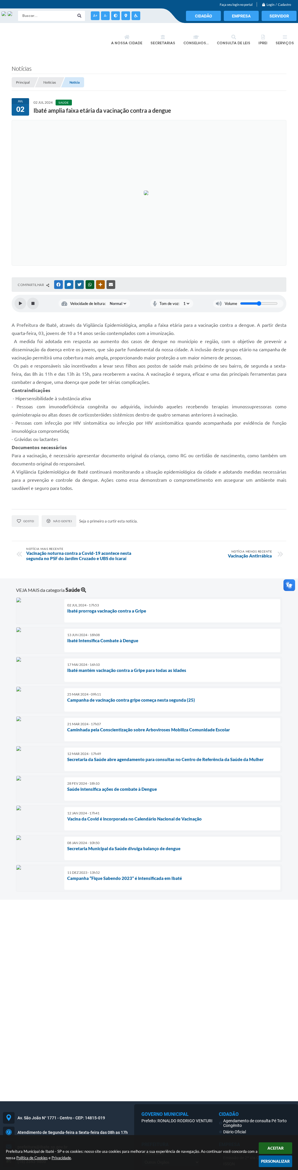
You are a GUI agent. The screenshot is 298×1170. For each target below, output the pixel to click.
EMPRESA (241, 16)
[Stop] (33, 303)
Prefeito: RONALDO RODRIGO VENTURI (176, 1120)
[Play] (20, 303)
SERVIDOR (279, 16)
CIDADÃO (203, 16)
